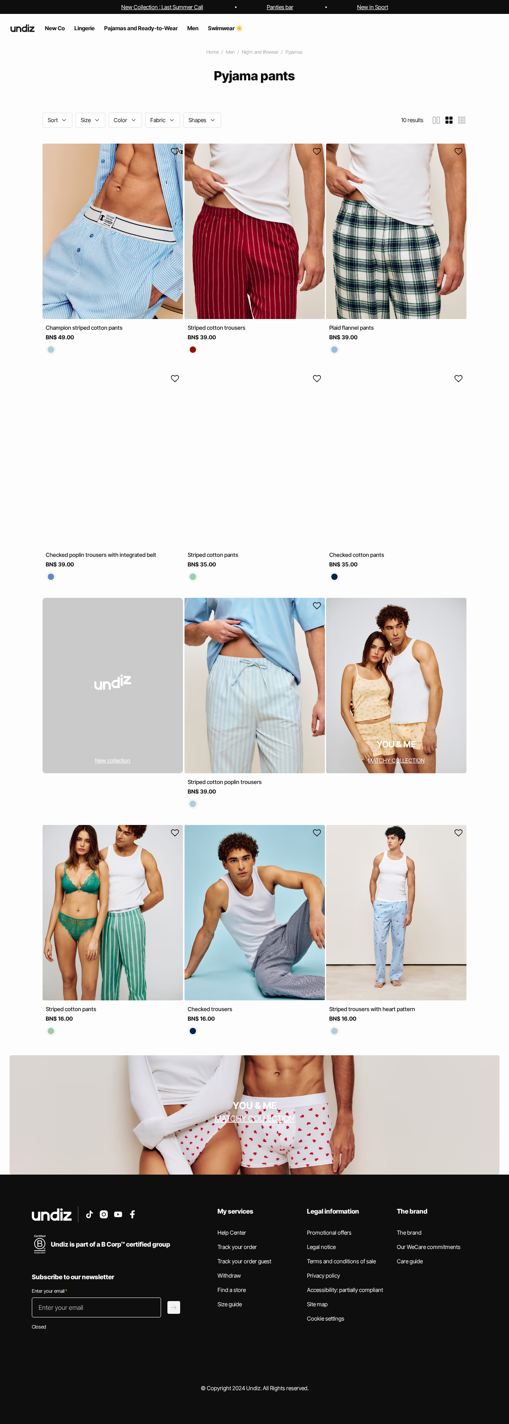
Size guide (230, 1304)
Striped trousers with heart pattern (372, 1009)
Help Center (232, 1232)
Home (212, 52)
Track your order (237, 1246)
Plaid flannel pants (351, 327)
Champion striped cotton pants (84, 327)
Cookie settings (325, 1318)
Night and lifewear (260, 52)
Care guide (410, 1261)
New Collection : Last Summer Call (162, 7)
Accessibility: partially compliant (345, 1289)
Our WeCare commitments (428, 1246)
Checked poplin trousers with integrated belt (101, 554)
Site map (317, 1304)
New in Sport (372, 7)
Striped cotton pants (213, 554)
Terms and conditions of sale (341, 1261)
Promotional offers (329, 1232)
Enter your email (49, 1291)
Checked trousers (210, 1009)
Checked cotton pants (356, 554)
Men (230, 52)
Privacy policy (323, 1275)
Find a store (232, 1289)
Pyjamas (294, 52)
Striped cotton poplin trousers (225, 781)
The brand (409, 1232)
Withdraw (229, 1275)
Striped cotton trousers (216, 327)
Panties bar (280, 7)
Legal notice (321, 1246)
